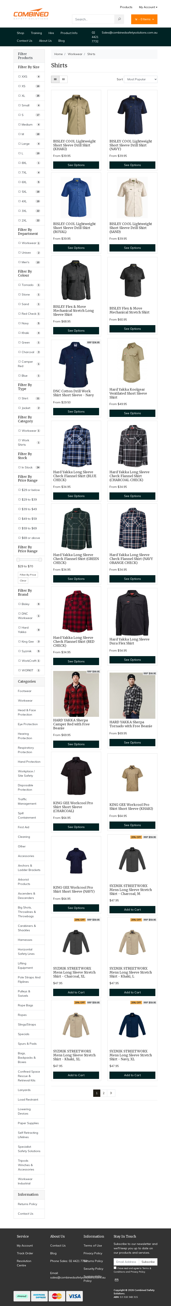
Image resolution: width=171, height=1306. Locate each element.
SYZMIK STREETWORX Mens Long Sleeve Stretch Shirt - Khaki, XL (74, 1055)
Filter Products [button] (25, 56)
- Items (144, 19)
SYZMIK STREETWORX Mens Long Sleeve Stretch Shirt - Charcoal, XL (74, 972)
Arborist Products (24, 882)
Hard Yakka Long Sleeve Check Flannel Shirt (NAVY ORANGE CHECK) (131, 559)
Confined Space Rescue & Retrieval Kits (29, 1076)
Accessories (26, 856)
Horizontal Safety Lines (26, 951)
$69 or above (30, 538)
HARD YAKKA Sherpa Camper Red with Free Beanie (71, 724)
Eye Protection (28, 724)
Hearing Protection (25, 736)
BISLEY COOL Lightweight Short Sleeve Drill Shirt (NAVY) (130, 145)
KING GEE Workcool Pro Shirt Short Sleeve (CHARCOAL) (73, 807)
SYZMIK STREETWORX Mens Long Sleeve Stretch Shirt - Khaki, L (130, 972)
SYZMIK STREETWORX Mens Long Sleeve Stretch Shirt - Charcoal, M (130, 890)
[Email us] (116, 1279)
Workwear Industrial (25, 1181)
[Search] (119, 19)
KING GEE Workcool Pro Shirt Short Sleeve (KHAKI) (131, 807)
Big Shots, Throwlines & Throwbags (27, 912)
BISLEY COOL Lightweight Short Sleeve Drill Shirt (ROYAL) (74, 228)
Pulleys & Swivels (24, 993)
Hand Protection (29, 762)
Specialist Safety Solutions (29, 1149)
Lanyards (24, 1090)
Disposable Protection (25, 787)
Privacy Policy (93, 1253)
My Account (147, 7)
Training (36, 33)
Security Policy (93, 1269)
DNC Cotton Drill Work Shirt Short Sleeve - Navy (73, 393)
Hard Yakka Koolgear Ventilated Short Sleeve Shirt (128, 393)
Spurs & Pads (27, 1044)
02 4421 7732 (95, 37)
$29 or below (30, 490)
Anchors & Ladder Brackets (29, 868)
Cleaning (24, 837)
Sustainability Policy (93, 1279)
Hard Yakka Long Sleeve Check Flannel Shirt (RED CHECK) (73, 642)
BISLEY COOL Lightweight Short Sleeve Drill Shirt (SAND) (130, 228)
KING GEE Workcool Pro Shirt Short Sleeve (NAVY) (74, 889)
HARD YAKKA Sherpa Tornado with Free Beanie (130, 724)
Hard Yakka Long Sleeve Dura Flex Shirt (129, 641)
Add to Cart (132, 909)
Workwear (25, 700)
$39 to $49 (29, 509)
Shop (20, 33)
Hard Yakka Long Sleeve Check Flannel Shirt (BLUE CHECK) (74, 476)
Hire (51, 33)
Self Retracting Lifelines (28, 1135)
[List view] (63, 79)
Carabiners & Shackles (27, 928)
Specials (23, 1034)
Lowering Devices (24, 1111)
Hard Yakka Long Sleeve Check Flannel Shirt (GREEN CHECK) (76, 559)
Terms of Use (93, 1245)
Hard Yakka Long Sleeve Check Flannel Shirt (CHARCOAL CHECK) (129, 476)
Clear (23, 580)
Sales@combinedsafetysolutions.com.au (129, 32)
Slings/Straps (27, 1024)
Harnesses (25, 940)
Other (22, 846)
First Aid (23, 827)
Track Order (25, 1253)
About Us (45, 41)
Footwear (24, 691)
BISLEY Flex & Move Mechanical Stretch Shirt (129, 310)
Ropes (22, 1015)
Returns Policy (27, 1204)
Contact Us (24, 41)
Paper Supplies (28, 1123)
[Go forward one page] (111, 1093)
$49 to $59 (29, 519)
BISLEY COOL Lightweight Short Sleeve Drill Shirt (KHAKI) (74, 145)
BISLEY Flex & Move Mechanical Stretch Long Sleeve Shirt (73, 311)
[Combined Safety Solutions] (31, 13)
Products (126, 7)
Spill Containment (27, 815)
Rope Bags (25, 1005)
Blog (61, 41)
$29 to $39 (29, 499)
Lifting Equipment (25, 965)
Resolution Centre (24, 1263)
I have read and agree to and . (132, 1270)
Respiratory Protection (26, 750)
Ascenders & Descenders (26, 896)
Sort (120, 79)
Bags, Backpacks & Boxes (27, 1057)
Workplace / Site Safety (26, 773)
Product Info (69, 33)
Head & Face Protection (27, 712)
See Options (76, 165)
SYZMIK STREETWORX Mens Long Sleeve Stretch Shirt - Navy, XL (130, 1055)
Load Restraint (28, 1099)
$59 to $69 (29, 528)
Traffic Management (27, 801)
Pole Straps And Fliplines (29, 979)
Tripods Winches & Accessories (26, 1165)
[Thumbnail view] (55, 79)
